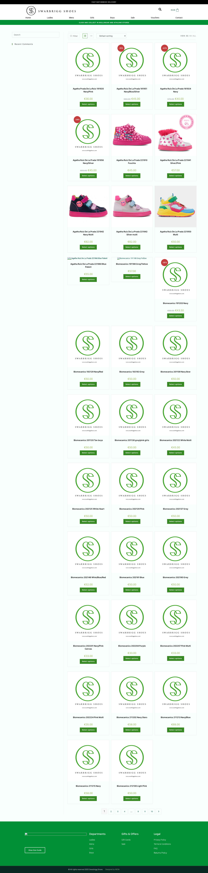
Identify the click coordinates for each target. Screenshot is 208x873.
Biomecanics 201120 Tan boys (88, 440)
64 (190, 36)
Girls (92, 18)
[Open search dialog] (158, 10)
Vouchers (155, 18)
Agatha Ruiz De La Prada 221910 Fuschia (131, 161)
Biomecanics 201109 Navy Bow (175, 371)
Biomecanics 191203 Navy (175, 303)
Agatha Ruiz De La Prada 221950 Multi (175, 233)
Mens (71, 18)
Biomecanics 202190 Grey (175, 577)
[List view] (91, 35)
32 (187, 36)
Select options (88, 104)
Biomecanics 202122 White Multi (175, 440)
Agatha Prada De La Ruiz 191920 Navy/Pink (88, 90)
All (194, 36)
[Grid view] (85, 35)
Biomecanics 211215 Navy (88, 786)
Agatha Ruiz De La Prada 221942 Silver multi (131, 233)
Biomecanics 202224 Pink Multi (88, 717)
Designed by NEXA (112, 869)
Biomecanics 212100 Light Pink (132, 786)
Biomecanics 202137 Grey (175, 509)
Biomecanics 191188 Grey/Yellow (132, 264)
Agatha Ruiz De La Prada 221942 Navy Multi (88, 233)
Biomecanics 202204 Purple (132, 646)
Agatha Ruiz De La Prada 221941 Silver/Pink (175, 161)
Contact (179, 18)
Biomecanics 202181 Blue (132, 577)
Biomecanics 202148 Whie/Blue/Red (88, 577)
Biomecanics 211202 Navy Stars (132, 717)
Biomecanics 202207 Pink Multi (175, 646)
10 (152, 811)
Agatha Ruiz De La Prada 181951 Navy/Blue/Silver (132, 90)
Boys (112, 18)
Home (28, 18)
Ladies (50, 18)
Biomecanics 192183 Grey (131, 371)
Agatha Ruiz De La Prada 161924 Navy (175, 90)
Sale (133, 18)
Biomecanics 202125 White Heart (88, 509)
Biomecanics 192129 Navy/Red (88, 371)
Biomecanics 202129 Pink (131, 509)
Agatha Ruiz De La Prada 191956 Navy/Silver (88, 161)
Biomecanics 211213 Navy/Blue (175, 717)
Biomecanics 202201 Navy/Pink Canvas (88, 647)
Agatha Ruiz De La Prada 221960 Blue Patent (88, 265)
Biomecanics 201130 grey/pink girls (132, 440)
